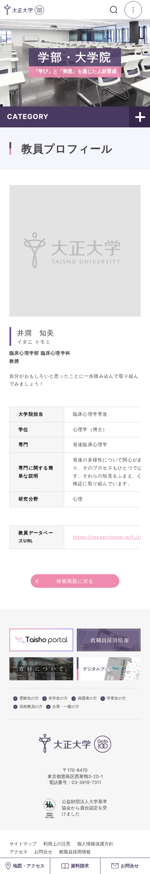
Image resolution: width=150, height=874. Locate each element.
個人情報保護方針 (95, 843)
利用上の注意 (56, 843)
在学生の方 (58, 698)
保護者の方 (87, 698)
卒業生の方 (116, 698)
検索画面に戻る (75, 581)
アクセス (18, 851)
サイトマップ (23, 843)
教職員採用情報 (75, 851)
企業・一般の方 (65, 707)
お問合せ (43, 851)
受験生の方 (29, 698)
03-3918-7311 (86, 782)
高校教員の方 (31, 707)
